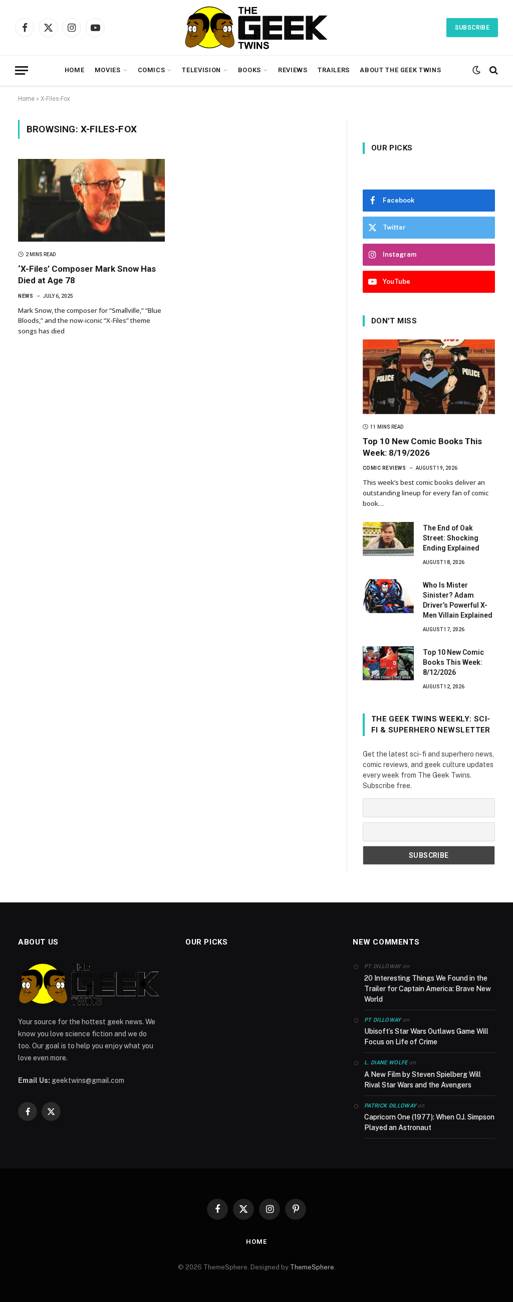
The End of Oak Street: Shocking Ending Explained (451, 538)
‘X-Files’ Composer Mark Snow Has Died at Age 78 (87, 274)
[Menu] (21, 70)
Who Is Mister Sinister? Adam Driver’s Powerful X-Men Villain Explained (457, 600)
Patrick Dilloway (390, 1105)
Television (201, 70)
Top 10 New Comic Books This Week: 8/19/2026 (422, 447)
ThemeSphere (312, 1267)
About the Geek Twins (400, 70)
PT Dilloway (382, 1020)
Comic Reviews (384, 468)
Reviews (292, 70)
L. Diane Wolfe (386, 1062)
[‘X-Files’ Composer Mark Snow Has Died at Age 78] (91, 200)
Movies (108, 70)
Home (75, 70)
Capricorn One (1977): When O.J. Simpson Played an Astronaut (429, 1122)
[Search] (492, 70)
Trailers (334, 70)
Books (249, 70)
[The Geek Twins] (256, 27)
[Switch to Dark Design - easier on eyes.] (476, 70)
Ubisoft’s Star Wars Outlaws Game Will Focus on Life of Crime (426, 1036)
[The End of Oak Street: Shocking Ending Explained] (388, 539)
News (25, 296)
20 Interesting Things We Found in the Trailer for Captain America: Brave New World (427, 988)
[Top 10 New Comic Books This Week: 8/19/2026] (429, 376)
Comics (151, 70)
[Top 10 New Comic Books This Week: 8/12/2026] (388, 663)
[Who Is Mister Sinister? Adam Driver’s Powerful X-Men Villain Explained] (388, 596)
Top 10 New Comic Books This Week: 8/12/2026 (453, 662)
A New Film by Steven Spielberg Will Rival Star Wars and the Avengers (422, 1079)
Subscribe (472, 27)
